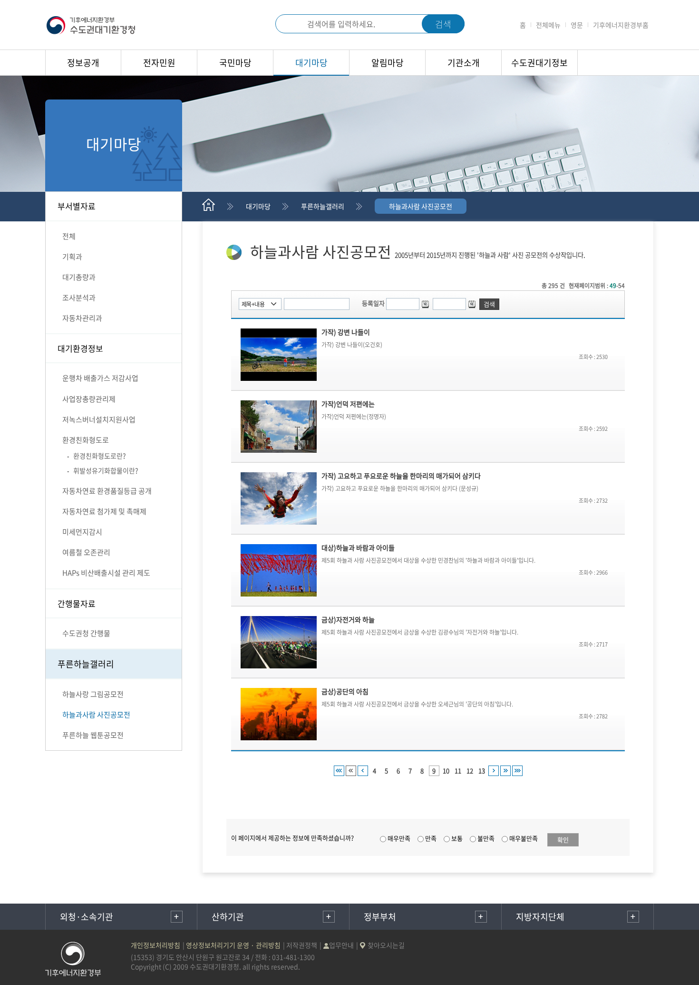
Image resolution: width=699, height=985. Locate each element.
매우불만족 (523, 838)
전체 (69, 236)
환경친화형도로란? (99, 455)
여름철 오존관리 (86, 552)
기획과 (72, 256)
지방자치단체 (540, 916)
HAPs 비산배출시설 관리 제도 (106, 572)
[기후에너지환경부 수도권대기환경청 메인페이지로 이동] (90, 24)
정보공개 (83, 62)
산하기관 (228, 916)
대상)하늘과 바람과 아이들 (358, 547)
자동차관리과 (82, 318)
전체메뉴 (548, 25)
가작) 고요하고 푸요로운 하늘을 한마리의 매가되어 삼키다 (401, 475)
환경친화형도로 (85, 440)
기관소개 (463, 62)
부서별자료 (77, 206)
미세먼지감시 (82, 532)
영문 (577, 25)
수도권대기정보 (539, 62)
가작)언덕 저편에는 (348, 403)
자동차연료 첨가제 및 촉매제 (104, 511)
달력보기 (426, 304)
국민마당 (235, 62)
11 (458, 770)
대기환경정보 (80, 348)
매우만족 (399, 838)
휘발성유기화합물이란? (105, 470)
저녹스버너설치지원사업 (99, 419)
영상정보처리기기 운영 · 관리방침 (233, 945)
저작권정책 (301, 945)
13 (481, 770)
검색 (289, 24)
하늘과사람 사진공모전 (96, 714)
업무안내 (341, 945)
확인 (563, 839)
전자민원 (159, 62)
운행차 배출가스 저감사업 (100, 378)
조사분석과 (79, 297)
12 (469, 770)
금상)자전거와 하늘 (348, 619)
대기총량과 (79, 277)
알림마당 (387, 62)
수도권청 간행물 (86, 633)
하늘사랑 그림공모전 (93, 694)
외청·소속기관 (86, 916)
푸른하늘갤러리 (86, 663)
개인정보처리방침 (155, 945)
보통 (457, 838)
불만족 (486, 838)
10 (446, 770)
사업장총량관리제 (89, 399)
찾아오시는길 (386, 945)
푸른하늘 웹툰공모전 (93, 735)
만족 (431, 838)
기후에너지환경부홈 (621, 25)
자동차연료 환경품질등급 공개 (107, 491)
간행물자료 (77, 603)
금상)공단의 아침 (345, 691)
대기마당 (311, 62)
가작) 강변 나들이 (345, 332)
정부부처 (380, 916)
